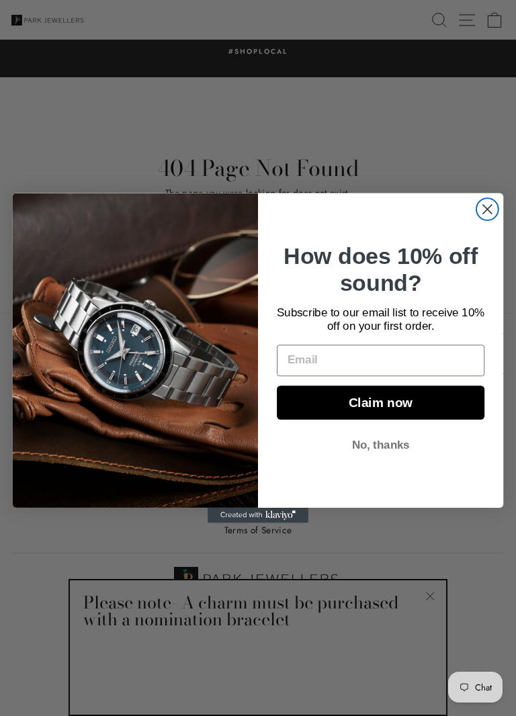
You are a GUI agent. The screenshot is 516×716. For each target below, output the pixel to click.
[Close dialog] (487, 209)
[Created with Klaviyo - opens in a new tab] (258, 515)
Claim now (381, 403)
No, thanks (381, 445)
